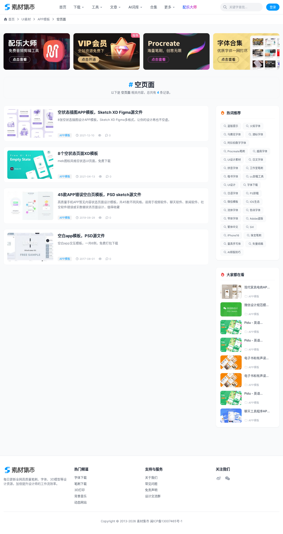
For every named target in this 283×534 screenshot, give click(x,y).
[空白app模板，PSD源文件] (30, 247)
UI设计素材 (234, 159)
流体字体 (233, 210)
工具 (95, 7)
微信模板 (233, 201)
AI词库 (133, 7)
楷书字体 (233, 176)
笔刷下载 (80, 484)
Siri (252, 227)
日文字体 (257, 159)
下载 (76, 7)
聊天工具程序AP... (257, 411)
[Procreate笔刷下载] (176, 51)
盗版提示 (233, 126)
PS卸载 (254, 193)
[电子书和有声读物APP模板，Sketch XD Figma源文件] (231, 362)
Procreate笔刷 (236, 151)
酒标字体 (257, 134)
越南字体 (262, 151)
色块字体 (255, 210)
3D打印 (79, 490)
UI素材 (26, 19)
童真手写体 (234, 243)
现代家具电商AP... (257, 287)
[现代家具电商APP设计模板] (231, 292)
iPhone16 (233, 235)
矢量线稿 (257, 243)
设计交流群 (153, 496)
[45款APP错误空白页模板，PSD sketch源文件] (30, 206)
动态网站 (80, 502)
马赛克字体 (234, 134)
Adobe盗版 (256, 218)
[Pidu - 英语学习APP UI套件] (231, 327)
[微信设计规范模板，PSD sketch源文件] (231, 309)
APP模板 (44, 19)
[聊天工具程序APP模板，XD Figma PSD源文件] (231, 416)
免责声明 (151, 490)
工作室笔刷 (256, 168)
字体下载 (252, 185)
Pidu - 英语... (253, 322)
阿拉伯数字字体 (237, 143)
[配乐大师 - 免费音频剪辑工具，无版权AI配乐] (37, 51)
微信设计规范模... (256, 305)
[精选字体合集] (246, 51)
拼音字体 (233, 168)
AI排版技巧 (234, 252)
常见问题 (151, 484)
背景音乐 (80, 496)
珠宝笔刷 (256, 235)
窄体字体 (233, 218)
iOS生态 (255, 201)
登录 (273, 7)
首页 (62, 7)
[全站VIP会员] (106, 51)
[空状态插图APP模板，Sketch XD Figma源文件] (30, 123)
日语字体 (233, 193)
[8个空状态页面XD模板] (30, 164)
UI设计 (231, 185)
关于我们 (151, 477)
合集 (153, 7)
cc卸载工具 (257, 176)
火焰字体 (255, 126)
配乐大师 (190, 7)
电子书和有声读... (256, 358)
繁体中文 (233, 227)
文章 (113, 7)
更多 (167, 7)
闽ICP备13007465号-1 (166, 521)
